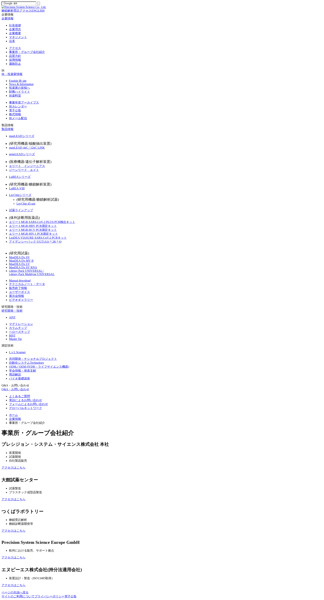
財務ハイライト (19, 91)
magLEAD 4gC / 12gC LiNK (27, 147)
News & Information (21, 84)
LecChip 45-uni (25, 203)
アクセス (26, 10)
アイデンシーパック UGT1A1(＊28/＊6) (35, 241)
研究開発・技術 (12, 306)
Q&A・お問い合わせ (15, 385)
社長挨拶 (15, 25)
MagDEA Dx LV (19, 264)
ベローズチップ (19, 331)
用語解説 (15, 374)
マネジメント (18, 37)
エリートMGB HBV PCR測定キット (33, 225)
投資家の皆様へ (19, 87)
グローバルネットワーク (25, 408)
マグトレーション (21, 324)
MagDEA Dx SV (19, 257)
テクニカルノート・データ (27, 284)
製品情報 (8, 125)
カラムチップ (18, 327)
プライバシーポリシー (49, 596)
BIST (12, 335)
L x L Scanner (17, 352)
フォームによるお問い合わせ (28, 404)
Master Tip (15, 339)
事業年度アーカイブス (24, 102)
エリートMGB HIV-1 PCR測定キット (33, 233)
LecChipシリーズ (20, 195)
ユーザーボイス (19, 292)
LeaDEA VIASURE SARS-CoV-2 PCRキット (38, 237)
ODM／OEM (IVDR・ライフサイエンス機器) (39, 366)
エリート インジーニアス (27, 166)
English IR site (17, 80)
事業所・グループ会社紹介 (27, 52)
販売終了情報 (18, 288)
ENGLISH (38, 10)
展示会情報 (16, 295)
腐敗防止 (15, 63)
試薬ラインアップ (21, 210)
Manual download (20, 280)
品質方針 (15, 55)
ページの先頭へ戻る (15, 592)
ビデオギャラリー (21, 299)
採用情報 (15, 59)
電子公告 (15, 110)
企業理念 (15, 29)
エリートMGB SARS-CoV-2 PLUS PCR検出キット (42, 222)
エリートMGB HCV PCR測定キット (33, 229)
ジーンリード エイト (24, 169)
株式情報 (15, 114)
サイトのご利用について (18, 596)
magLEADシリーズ (21, 136)
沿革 (12, 41)
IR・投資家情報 (12, 74)
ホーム (13, 415)
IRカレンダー (18, 106)
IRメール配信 (18, 118)
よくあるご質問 (19, 396)
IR (3, 70)
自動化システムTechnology (26, 362)
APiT (12, 317)
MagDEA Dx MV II (21, 260)
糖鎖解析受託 (11, 10)
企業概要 (15, 33)
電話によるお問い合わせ (25, 400)
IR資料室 (15, 95)
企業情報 (8, 14)
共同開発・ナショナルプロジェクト (33, 358)
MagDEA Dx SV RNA (23, 267)
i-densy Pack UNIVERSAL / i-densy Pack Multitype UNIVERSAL (32, 272)
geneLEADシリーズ (22, 154)
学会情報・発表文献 (22, 370)
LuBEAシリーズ (20, 176)
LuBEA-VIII (17, 188)
